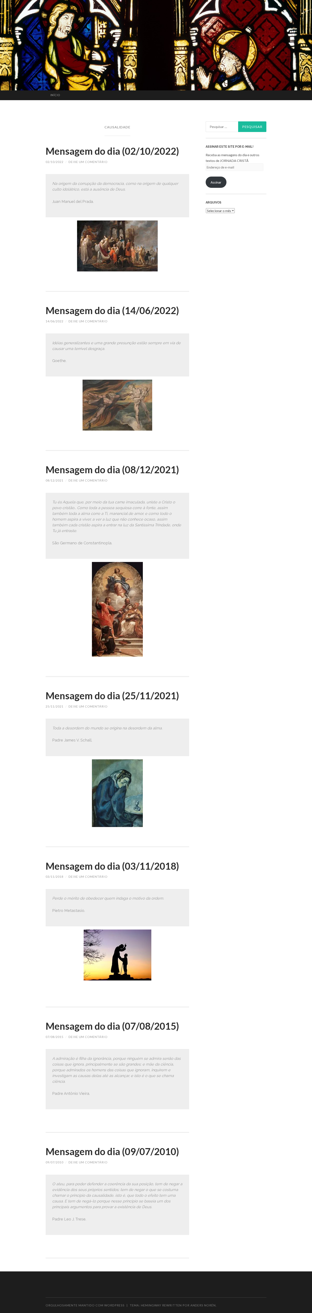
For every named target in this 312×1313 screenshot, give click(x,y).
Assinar (216, 182)
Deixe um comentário (88, 162)
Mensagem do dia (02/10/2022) (112, 151)
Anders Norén (203, 1305)
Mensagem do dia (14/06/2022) (112, 310)
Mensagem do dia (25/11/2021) (112, 695)
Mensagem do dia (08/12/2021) (112, 469)
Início (55, 95)
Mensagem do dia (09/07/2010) (112, 1151)
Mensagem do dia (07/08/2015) (112, 1026)
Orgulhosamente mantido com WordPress (85, 1305)
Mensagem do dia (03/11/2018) (112, 866)
